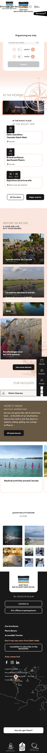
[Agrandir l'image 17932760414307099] (29, 551)
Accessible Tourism (14, 635)
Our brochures (11, 626)
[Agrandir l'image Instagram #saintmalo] (12, 535)
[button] (25, 7)
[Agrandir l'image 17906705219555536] (12, 557)
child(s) (27, 56)
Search (23, 64)
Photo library (11, 631)
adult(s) (27, 49)
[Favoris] (31, 7)
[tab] (21, 393)
